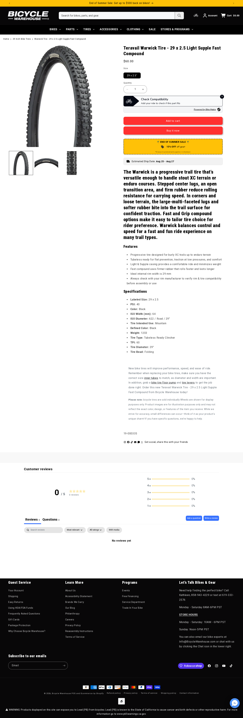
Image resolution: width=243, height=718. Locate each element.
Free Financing (130, 596)
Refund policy (114, 693)
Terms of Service (75, 637)
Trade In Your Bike (132, 608)
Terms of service (149, 693)
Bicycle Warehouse (61, 693)
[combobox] (117, 15)
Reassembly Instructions (79, 631)
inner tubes (151, 378)
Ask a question (194, 518)
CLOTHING (133, 29)
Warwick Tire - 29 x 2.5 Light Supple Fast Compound (60, 39)
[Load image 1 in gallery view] (21, 163)
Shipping (13, 596)
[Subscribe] (64, 665)
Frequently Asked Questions (24, 613)
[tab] (51, 520)
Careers (69, 619)
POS (74, 693)
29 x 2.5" (132, 75)
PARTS (70, 29)
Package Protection (19, 625)
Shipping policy (168, 693)
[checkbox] (114, 530)
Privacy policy (131, 693)
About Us (70, 590)
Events (126, 590)
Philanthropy (72, 613)
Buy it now (173, 130)
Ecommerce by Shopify (92, 693)
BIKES (53, 29)
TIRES (87, 29)
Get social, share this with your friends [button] (166, 442)
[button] (171, 479)
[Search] (179, 15)
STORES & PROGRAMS (175, 29)
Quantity (127, 83)
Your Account (16, 590)
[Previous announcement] (9, 3)
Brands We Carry (74, 602)
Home (6, 39)
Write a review (211, 518)
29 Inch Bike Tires (22, 39)
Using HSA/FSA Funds (20, 608)
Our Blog (70, 608)
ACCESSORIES (109, 29)
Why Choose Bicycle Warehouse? (26, 631)
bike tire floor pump (163, 382)
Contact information (189, 693)
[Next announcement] (233, 3)
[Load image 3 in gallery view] (72, 163)
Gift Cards (14, 619)
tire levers (188, 382)
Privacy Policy (73, 625)
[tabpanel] (121, 552)
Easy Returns (15, 602)
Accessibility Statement (78, 596)
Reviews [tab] (32, 519)
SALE (152, 29)
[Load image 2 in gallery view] (46, 163)
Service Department (133, 602)
